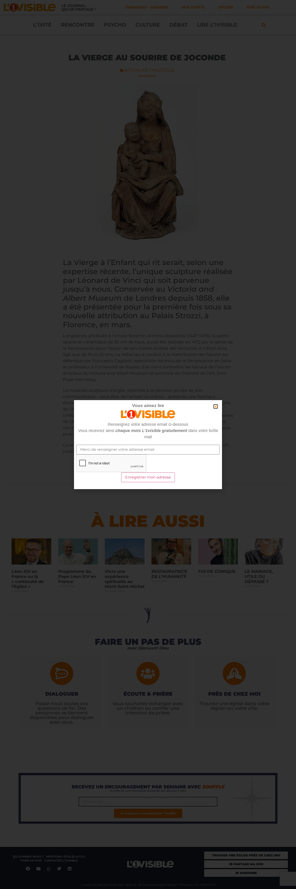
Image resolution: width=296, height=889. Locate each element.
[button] (215, 406)
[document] (148, 444)
